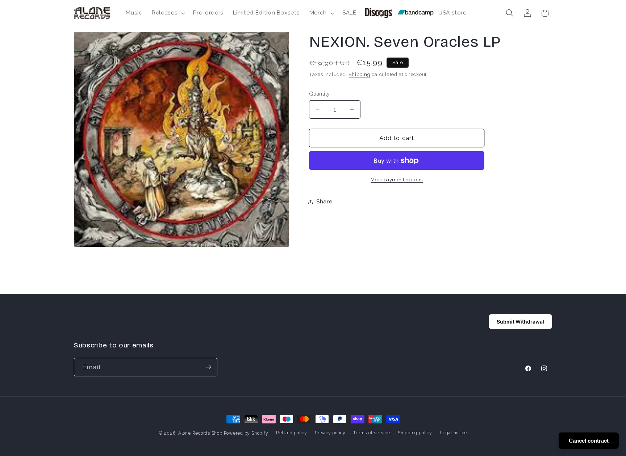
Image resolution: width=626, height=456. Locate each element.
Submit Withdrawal (520, 321)
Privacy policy (330, 432)
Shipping (359, 74)
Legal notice (453, 432)
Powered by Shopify (246, 433)
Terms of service (371, 432)
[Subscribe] (208, 367)
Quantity (319, 94)
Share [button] (324, 201)
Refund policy (291, 432)
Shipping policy (415, 432)
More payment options (397, 179)
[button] (167, 13)
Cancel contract (589, 441)
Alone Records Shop (200, 433)
